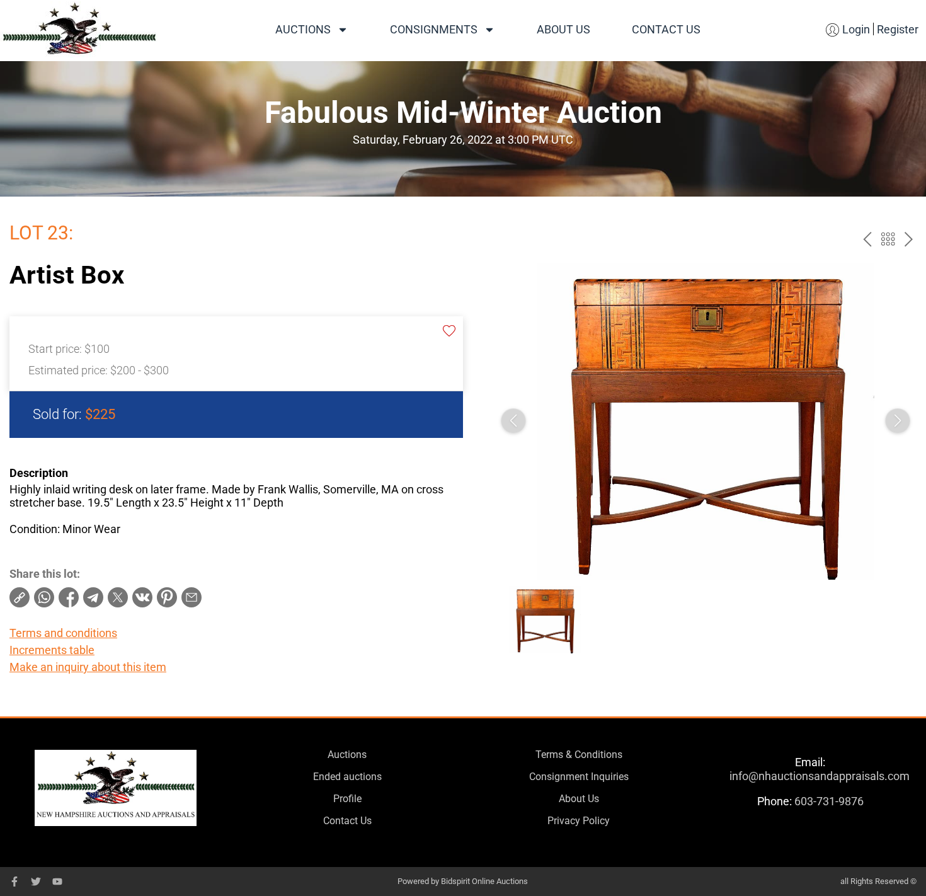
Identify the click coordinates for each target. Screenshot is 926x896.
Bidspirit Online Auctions (484, 881)
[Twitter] (36, 881)
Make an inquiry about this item (87, 667)
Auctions (303, 29)
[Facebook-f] (14, 881)
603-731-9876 (829, 801)
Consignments (433, 29)
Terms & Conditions (578, 755)
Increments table (51, 650)
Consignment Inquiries (579, 777)
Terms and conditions (63, 633)
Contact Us (666, 29)
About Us (563, 29)
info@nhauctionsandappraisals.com (819, 776)
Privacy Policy (578, 821)
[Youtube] (57, 881)
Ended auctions (347, 777)
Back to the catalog (888, 239)
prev (867, 239)
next (909, 239)
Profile (347, 799)
